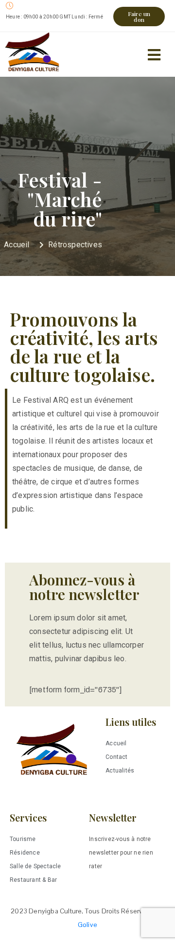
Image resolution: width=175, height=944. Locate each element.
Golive (87, 924)
